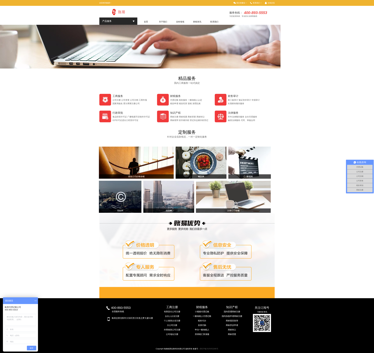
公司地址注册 (172, 334)
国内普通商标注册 (232, 311)
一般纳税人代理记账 (202, 316)
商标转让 (232, 330)
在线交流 (271, 3)
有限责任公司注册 (172, 311)
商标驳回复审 (232, 320)
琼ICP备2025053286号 (209, 349)
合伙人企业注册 (172, 316)
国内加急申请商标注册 (232, 316)
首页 (146, 22)
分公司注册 (172, 325)
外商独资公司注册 (172, 330)
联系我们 (214, 22)
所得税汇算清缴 (202, 334)
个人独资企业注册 (172, 320)
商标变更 (232, 334)
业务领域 (180, 22)
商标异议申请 (232, 325)
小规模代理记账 (202, 311)
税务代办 (202, 320)
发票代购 (202, 325)
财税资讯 (197, 22)
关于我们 (163, 22)
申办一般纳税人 (202, 330)
